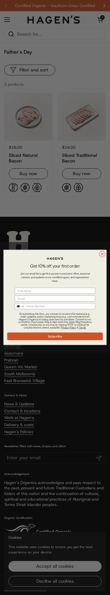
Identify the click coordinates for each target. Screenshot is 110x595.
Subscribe (55, 336)
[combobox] (20, 306)
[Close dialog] (102, 254)
